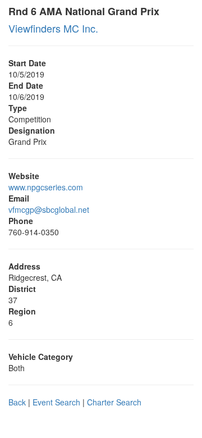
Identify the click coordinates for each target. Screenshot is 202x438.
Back (17, 402)
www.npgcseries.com (45, 187)
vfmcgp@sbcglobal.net (48, 209)
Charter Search (114, 402)
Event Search (56, 402)
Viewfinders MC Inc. (53, 28)
